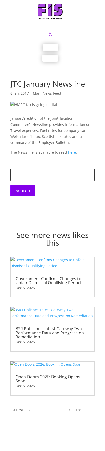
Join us (50, 47)
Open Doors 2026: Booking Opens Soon (48, 379)
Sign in (50, 58)
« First (18, 409)
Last (79, 409)
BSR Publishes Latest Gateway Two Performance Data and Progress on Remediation (50, 333)
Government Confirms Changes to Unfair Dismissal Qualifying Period (48, 280)
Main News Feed (47, 93)
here (72, 152)
